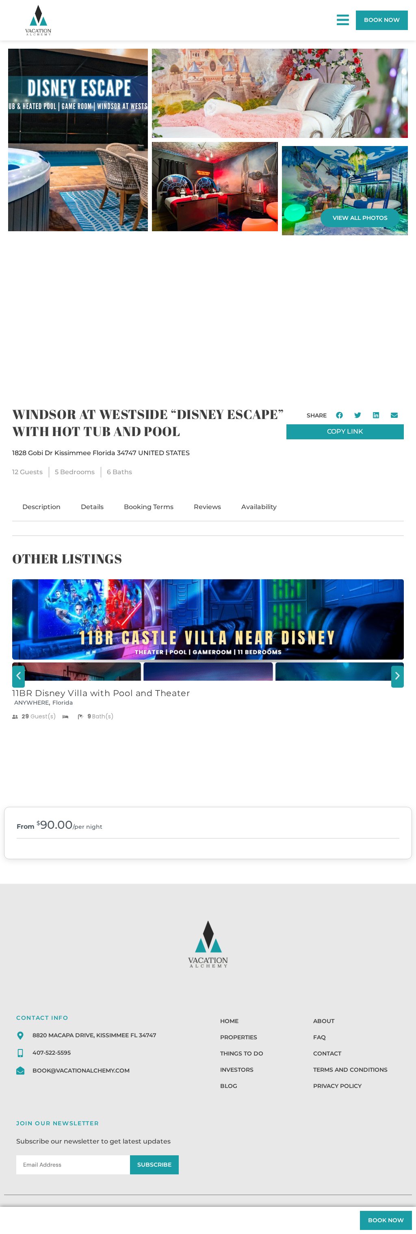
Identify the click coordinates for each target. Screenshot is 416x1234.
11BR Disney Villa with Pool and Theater (101, 693)
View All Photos (360, 217)
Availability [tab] (259, 507)
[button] (340, 415)
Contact (327, 1053)
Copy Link (345, 431)
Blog (228, 1086)
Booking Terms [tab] (148, 507)
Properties (238, 1037)
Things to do (241, 1053)
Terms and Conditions (350, 1069)
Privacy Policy (337, 1086)
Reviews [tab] (207, 507)
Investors (237, 1069)
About (323, 1021)
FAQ (319, 1037)
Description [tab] (41, 507)
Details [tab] (92, 507)
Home (229, 1021)
